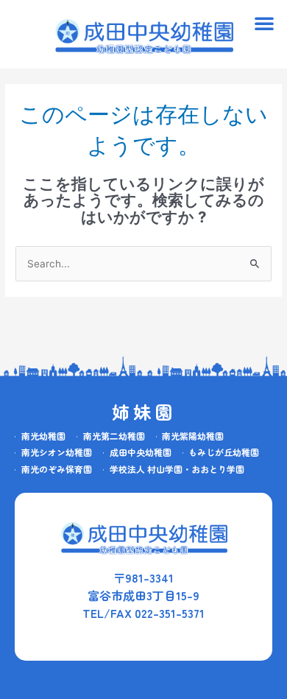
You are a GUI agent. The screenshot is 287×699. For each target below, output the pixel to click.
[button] (264, 22)
